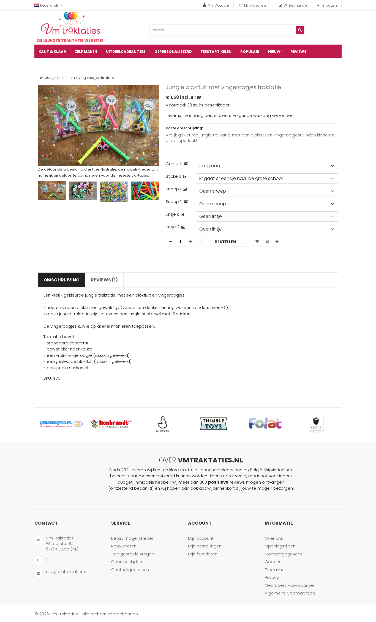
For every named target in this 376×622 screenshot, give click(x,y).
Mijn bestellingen (205, 546)
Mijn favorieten (202, 554)
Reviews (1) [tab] (104, 280)
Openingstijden (126, 562)
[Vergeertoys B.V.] (60, 424)
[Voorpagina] (41, 77)
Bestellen (225, 242)
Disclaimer (275, 569)
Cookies (273, 562)
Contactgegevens (130, 569)
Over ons (274, 538)
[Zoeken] (300, 30)
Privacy (272, 577)
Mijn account (201, 538)
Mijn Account (218, 5)
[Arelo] (316, 424)
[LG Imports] (162, 424)
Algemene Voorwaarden (290, 593)
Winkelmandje (295, 5)
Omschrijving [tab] (61, 280)
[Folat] (264, 424)
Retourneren (124, 546)
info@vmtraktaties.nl (67, 571)
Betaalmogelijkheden (132, 538)
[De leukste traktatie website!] (70, 23)
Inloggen (329, 5)
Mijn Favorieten (256, 5)
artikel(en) (330, 65)
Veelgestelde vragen (132, 554)
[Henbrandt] (111, 424)
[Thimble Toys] (213, 424)
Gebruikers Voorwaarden (290, 585)
